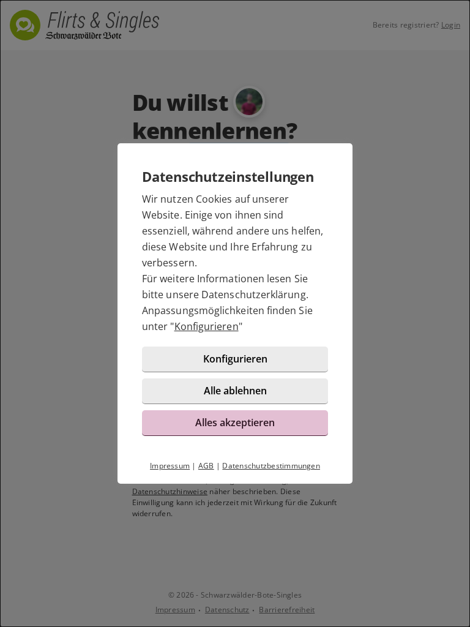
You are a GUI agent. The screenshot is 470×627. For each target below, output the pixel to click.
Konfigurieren (206, 326)
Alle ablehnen (235, 390)
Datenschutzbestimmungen (271, 465)
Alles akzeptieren (235, 422)
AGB (206, 465)
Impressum (170, 465)
